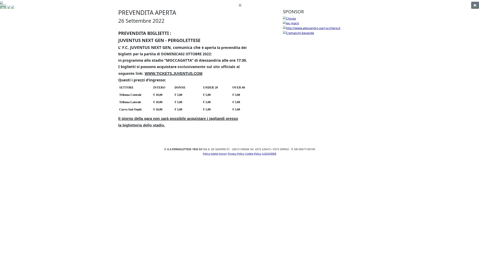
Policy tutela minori (215, 153)
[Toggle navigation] (240, 5)
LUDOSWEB (269, 153)
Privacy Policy (236, 153)
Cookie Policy (253, 153)
